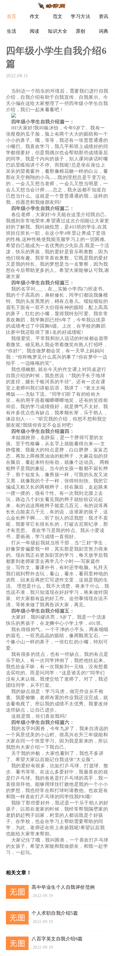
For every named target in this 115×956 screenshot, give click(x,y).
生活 (12, 31)
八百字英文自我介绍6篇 (57, 938)
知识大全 (57, 31)
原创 (81, 31)
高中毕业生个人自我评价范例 (63, 887)
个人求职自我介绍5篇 (55, 913)
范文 (58, 16)
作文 (35, 16)
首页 (12, 16)
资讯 (104, 16)
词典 (104, 31)
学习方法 (80, 16)
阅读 (35, 31)
